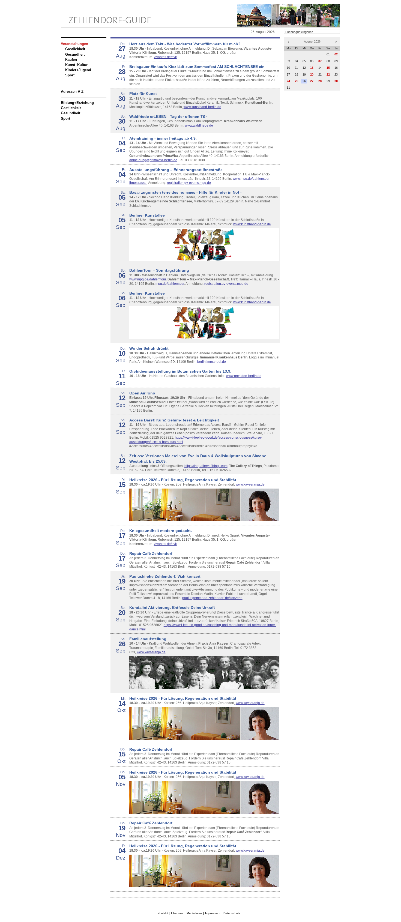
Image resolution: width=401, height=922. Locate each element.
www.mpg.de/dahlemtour (147, 279)
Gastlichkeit (75, 49)
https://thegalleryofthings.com (206, 466)
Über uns (177, 913)
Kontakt (163, 913)
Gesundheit (75, 54)
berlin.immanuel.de (211, 362)
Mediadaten (194, 913)
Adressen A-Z (72, 91)
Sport (69, 75)
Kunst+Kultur (76, 65)
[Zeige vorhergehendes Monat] (288, 41)
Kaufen (71, 60)
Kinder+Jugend (78, 70)
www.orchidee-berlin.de (243, 376)
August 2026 (312, 41)
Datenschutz (231, 913)
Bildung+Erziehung (77, 103)
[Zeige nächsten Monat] (336, 41)
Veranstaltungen (74, 44)
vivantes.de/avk (165, 57)
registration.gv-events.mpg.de (189, 183)
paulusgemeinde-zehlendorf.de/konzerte (212, 598)
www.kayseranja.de (250, 484)
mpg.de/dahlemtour (169, 284)
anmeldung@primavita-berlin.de (153, 160)
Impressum (212, 913)
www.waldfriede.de (199, 125)
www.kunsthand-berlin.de (202, 107)
